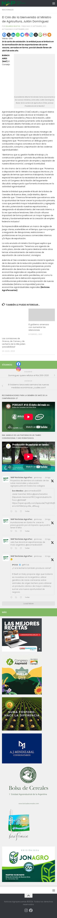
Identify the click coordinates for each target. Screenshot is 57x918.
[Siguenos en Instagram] (26, 910)
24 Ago (48, 477)
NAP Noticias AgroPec (21, 477)
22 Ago (48, 539)
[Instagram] (27, 35)
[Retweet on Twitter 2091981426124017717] (16, 531)
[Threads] (36, 35)
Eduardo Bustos (13, 26)
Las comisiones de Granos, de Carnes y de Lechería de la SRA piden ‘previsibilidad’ (13, 342)
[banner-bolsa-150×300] (28, 804)
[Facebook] (4, 35)
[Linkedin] (13, 35)
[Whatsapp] (18, 35)
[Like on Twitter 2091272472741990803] (21, 548)
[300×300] (22, 693)
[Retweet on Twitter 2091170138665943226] (16, 597)
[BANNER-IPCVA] (22, 651)
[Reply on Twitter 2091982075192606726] (12, 511)
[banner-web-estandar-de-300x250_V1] (22, 730)
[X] (9, 35)
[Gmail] (45, 35)
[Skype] (31, 35)
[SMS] (40, 35)
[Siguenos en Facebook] (31, 910)
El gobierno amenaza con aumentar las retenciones (38, 327)
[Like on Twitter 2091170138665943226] (21, 597)
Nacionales (8, 10)
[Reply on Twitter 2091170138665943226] (12, 597)
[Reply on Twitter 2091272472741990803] (12, 548)
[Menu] (53, 3)
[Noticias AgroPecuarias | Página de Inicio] (18, 3)
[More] (49, 35)
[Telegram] (22, 35)
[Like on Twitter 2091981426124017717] (21, 531)
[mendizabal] (22, 762)
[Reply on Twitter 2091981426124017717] (12, 531)
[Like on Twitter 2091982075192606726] (21, 511)
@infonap (38, 477)
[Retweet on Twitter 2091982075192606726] (16, 511)
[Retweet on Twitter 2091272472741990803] (16, 548)
